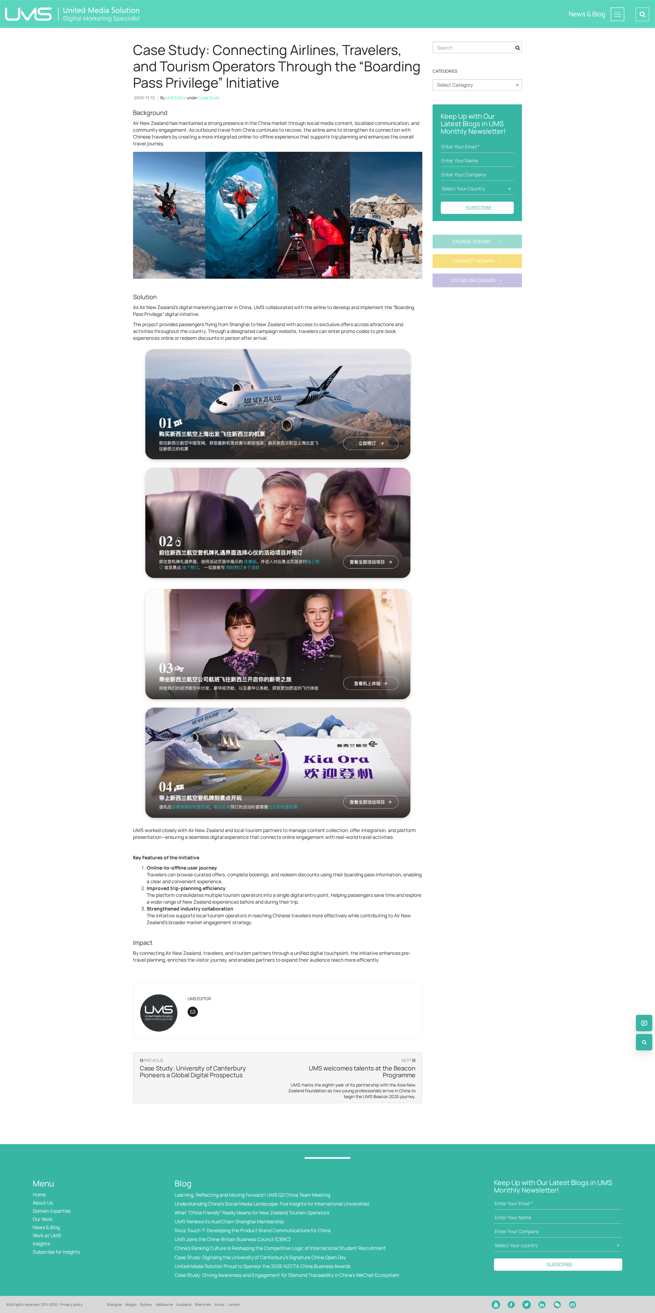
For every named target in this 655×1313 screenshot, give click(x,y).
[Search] (644, 1042)
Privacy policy (72, 1304)
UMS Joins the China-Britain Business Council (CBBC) (233, 1239)
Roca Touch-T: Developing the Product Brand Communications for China (253, 1230)
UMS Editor (175, 98)
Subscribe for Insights (56, 1252)
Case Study (209, 98)
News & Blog (46, 1227)
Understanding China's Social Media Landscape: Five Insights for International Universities (272, 1203)
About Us (43, 1202)
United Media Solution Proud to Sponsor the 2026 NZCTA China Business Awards (262, 1266)
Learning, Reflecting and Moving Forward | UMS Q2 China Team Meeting (252, 1195)
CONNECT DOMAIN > (477, 261)
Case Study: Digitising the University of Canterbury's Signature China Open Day (260, 1257)
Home (39, 1194)
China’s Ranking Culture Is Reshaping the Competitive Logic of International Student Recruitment (280, 1248)
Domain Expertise (52, 1211)
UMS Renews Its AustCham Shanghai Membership (229, 1221)
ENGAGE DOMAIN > (477, 241)
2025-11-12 (144, 98)
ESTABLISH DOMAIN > (477, 280)
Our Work (43, 1219)
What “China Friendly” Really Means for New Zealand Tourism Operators (252, 1212)
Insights (41, 1243)
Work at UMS (47, 1235)
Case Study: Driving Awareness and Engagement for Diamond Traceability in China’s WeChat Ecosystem (287, 1275)
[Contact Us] (644, 1023)
